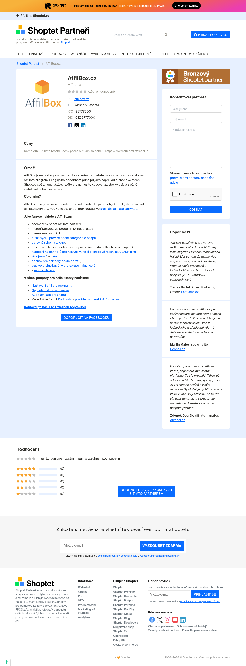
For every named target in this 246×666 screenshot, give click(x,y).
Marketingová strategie (86, 611)
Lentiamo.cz (190, 292)
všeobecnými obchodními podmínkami (160, 555)
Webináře (79, 54)
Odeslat (195, 209)
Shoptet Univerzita (125, 596)
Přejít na (35, 15)
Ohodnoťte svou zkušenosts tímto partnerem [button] (146, 492)
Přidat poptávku (212, 35)
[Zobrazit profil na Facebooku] (70, 125)
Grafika (82, 591)
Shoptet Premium (124, 591)
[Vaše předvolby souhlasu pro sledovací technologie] (6, 662)
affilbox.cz (81, 99)
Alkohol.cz (177, 420)
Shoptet (118, 587)
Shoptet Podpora (124, 600)
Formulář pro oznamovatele (199, 630)
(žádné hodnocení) (101, 91)
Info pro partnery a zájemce (185, 54)
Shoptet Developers (125, 622)
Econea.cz (177, 349)
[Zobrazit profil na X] (76, 125)
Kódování (84, 587)
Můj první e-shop (123, 627)
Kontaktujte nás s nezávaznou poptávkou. (55, 307)
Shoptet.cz (67, 42)
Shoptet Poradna (124, 605)
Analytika (84, 617)
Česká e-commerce (125, 644)
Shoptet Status (122, 614)
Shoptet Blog (121, 618)
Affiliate (74, 84)
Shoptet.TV (120, 631)
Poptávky (58, 54)
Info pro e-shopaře (137, 54)
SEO (81, 600)
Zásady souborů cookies (163, 630)
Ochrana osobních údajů (192, 626)
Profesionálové (30, 54)
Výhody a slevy (103, 54)
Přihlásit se (205, 594)
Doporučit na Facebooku (87, 317)
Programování (87, 605)
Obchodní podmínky (161, 626)
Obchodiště (120, 636)
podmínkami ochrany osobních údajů (117, 555)
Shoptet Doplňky (124, 609)
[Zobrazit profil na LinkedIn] (83, 125)
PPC (81, 596)
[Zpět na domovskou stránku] (53, 30)
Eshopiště (119, 640)
